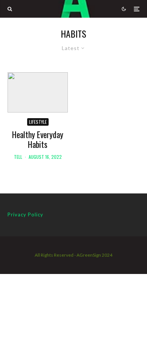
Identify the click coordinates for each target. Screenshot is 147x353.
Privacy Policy (25, 214)
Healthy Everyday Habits (37, 139)
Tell (18, 157)
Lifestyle (38, 122)
